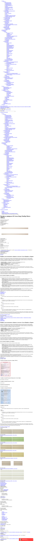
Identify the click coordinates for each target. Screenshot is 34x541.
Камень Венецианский (10, 45)
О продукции (4, 30)
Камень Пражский (9, 46)
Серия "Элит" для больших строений (12, 73)
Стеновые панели (6, 21)
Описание (1, 254)
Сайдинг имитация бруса (8, 5)
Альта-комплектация (8, 63)
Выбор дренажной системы (9, 77)
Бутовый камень (9, 155)
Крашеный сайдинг (8, 4)
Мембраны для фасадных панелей (10, 16)
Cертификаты (9, 95)
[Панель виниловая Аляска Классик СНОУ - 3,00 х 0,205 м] (12, 479)
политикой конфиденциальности (5, 250)
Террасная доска (7, 29)
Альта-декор (7, 177)
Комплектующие (7, 18)
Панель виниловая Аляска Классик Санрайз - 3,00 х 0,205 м (8, 458)
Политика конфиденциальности (14, 535)
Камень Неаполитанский (10, 158)
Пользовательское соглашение (4, 535)
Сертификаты (7, 40)
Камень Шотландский (10, 48)
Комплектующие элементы (9, 120)
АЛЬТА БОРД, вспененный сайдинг (12, 148)
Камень (8, 44)
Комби (8, 52)
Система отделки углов (8, 38)
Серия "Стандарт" (7, 25)
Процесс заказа (2, 293)
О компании (3, 202)
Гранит (8, 43)
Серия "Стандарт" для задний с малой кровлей (13, 186)
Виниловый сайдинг (8, 2)
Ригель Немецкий (9, 58)
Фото (7, 68)
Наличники (8, 65)
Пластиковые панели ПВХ (9, 23)
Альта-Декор (7, 8)
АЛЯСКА (8, 33)
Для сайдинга (7, 132)
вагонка (3, 110)
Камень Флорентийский (10, 47)
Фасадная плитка (9, 167)
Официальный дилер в (4, 107)
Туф (7, 57)
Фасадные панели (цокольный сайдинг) (9, 123)
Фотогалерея (5, 100)
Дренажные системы (7, 189)
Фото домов (7, 39)
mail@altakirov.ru (5, 490)
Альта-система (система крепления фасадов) (11, 174)
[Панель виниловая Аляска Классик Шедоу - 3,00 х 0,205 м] (12, 433)
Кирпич (8, 49)
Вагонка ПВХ (7, 22)
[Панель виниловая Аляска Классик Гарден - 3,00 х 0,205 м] (12, 441)
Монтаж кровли (6, 89)
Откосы (8, 66)
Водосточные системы (7, 71)
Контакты (3, 104)
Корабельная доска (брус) (8, 119)
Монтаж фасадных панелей (7, 87)
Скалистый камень (9, 53)
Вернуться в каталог (3, 486)
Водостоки (3, 517)
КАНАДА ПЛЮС (9, 34)
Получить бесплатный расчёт (4, 251)
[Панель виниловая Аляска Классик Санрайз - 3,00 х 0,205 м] (12, 456)
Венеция (8, 55)
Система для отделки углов (9, 9)
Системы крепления (6, 19)
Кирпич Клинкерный (10, 50)
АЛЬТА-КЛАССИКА (10, 145)
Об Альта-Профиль (6, 90)
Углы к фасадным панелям (9, 59)
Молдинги (6, 135)
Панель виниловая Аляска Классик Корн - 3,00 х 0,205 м (8, 450)
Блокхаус (6, 6)
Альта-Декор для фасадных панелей (10, 15)
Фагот (8, 54)
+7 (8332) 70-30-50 (8, 109)
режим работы (2, 108)
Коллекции (6, 72)
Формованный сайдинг (10, 36)
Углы (7, 67)
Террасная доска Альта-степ (9, 196)
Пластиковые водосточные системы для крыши (10, 24)
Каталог (3, 113)
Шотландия (8, 170)
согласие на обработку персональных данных (15, 538)
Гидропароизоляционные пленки (11, 64)
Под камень (7, 12)
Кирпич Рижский (9, 51)
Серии (6, 32)
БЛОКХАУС (9, 35)
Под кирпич (7, 11)
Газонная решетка (7, 28)
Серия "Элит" (7, 138)
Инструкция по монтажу (8, 37)
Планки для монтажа (8, 13)
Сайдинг (5, 1)
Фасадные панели (6, 41)
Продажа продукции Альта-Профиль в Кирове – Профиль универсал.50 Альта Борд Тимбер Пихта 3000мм (15, 106)
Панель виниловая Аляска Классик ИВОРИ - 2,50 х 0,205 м (8, 468)
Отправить (2, 533)
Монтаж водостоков (6, 88)
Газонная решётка (7, 81)
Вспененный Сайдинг (7, 17)
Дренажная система (6, 139)
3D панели (6, 14)
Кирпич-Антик (9, 164)
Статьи (8, 94)
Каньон (8, 161)
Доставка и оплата (4, 142)
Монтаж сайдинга (6, 199)
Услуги (3, 86)
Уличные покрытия (6, 27)
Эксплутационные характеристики (10, 151)
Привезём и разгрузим (11, 317)
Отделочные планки (10, 180)
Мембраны (6, 10)
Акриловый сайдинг (8, 3)
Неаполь (8, 56)
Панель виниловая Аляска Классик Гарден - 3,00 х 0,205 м (8, 442)
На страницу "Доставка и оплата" (5, 314)
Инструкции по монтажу (7, 103)
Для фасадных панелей (8, 20)
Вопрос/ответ (9, 93)
